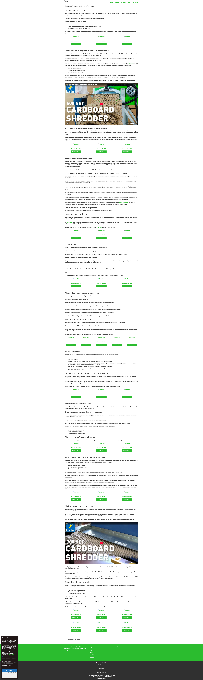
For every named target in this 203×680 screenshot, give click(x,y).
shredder (131, 63)
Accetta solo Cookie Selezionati (9, 672)
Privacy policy (9, 677)
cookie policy (11, 654)
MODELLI (117, 2)
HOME (111, 2)
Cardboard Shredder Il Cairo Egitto (72, 638)
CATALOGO (123, 2)
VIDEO (129, 2)
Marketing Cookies (7, 665)
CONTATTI (135, 2)
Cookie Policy (98, 662)
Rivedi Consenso (101, 664)
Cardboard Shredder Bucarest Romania (73, 639)
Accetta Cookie (9, 670)
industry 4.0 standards (123, 202)
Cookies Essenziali (7, 656)
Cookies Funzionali (7, 661)
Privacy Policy (104, 662)
